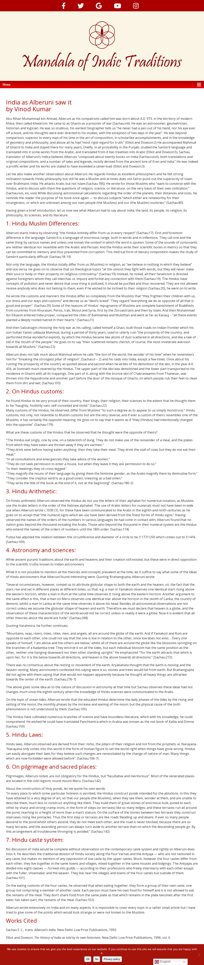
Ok (87, 959)
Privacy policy (112, 959)
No (96, 959)
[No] (199, 955)
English (165, 961)
